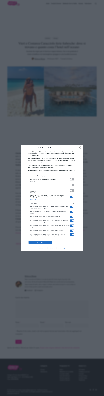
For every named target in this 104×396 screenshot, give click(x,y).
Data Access (52, 248)
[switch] (72, 179)
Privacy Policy (61, 248)
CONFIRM (40, 242)
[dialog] (52, 198)
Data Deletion (42, 248)
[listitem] (52, 176)
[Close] (80, 148)
